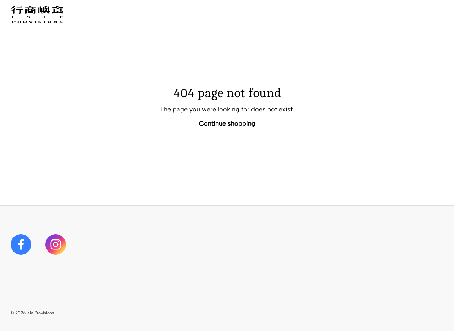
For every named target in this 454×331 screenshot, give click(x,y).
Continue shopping (227, 123)
